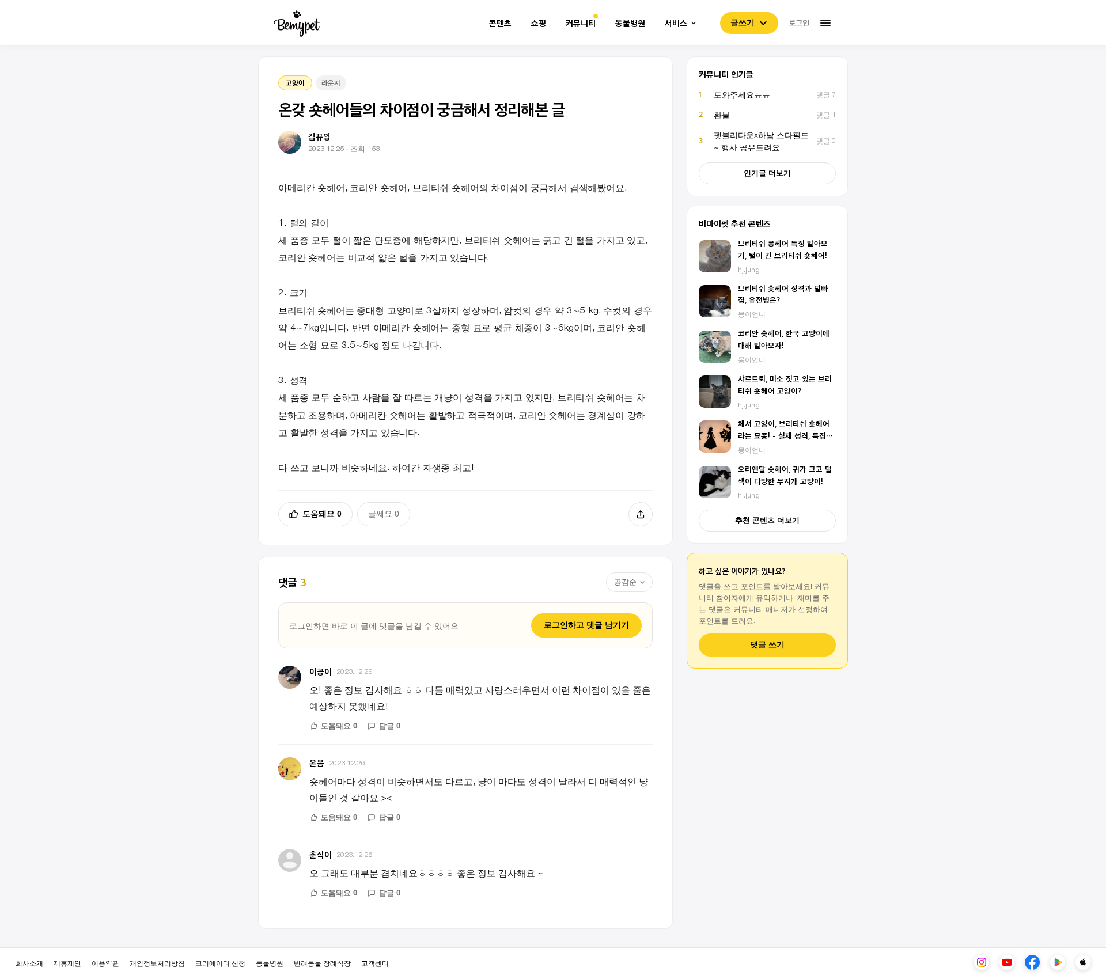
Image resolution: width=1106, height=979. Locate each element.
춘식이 (320, 854)
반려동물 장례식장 (322, 962)
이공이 (320, 671)
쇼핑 (538, 23)
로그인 (799, 22)
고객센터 (375, 962)
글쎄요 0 (383, 513)
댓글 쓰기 (767, 644)
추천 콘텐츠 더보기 (767, 520)
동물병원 (630, 23)
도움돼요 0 (322, 513)
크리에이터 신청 (220, 962)
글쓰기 (742, 22)
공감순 (625, 582)
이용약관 (105, 962)
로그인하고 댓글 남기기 (586, 624)
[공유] (640, 514)
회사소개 (29, 962)
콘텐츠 (500, 23)
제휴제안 (67, 962)
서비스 (676, 23)
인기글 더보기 (767, 173)
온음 (316, 762)
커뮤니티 (581, 23)
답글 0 (389, 726)
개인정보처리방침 (157, 962)
